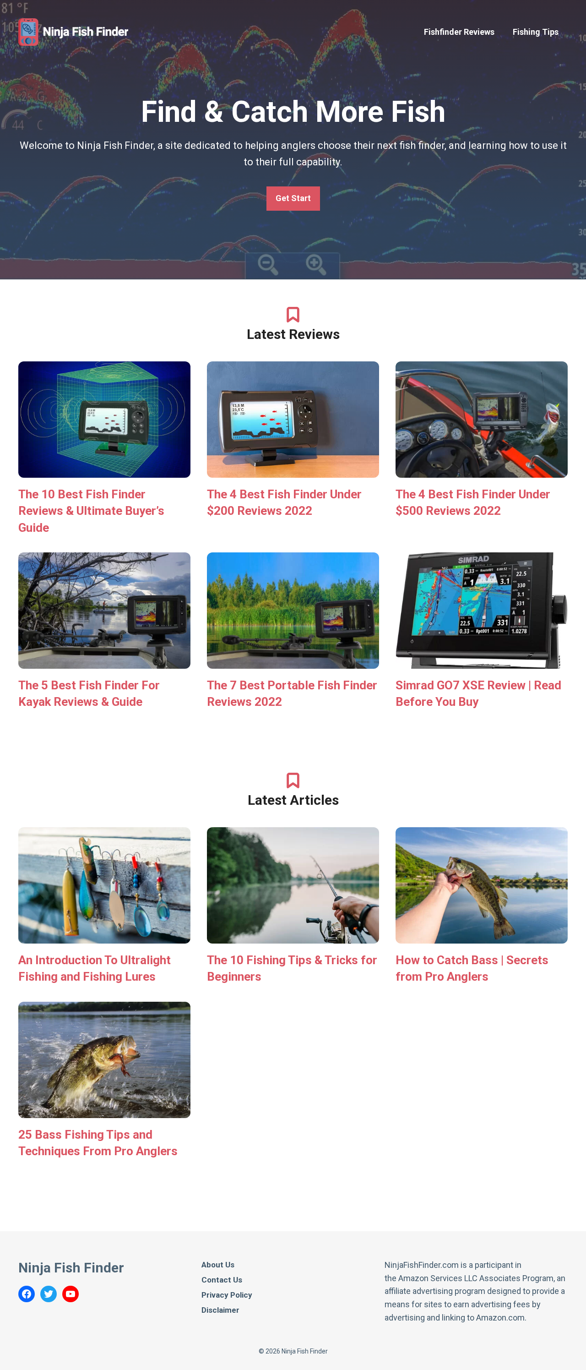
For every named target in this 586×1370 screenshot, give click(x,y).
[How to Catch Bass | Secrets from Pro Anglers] (482, 936)
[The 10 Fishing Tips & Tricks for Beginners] (293, 936)
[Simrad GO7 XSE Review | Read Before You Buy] (482, 661)
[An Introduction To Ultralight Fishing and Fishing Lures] (104, 936)
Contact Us (221, 1279)
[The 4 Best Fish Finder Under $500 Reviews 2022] (482, 470)
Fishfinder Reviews (459, 32)
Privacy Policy (226, 1294)
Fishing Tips (536, 32)
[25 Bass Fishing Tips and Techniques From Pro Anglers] (104, 1111)
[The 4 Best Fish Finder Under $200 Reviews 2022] (293, 470)
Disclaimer (220, 1310)
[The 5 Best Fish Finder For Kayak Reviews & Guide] (104, 661)
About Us (217, 1264)
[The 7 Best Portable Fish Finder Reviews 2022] (293, 661)
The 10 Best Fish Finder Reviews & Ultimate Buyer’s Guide (91, 511)
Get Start (293, 198)
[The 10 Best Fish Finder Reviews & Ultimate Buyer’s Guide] (104, 470)
